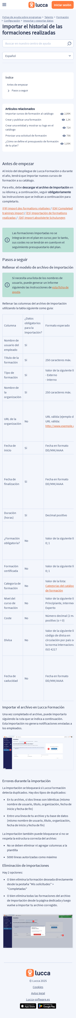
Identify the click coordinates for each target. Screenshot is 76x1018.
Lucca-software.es (38, 999)
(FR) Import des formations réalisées (26, 208)
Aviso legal (38, 993)
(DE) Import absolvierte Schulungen (41, 218)
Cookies (38, 987)
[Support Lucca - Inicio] (38, 5)
